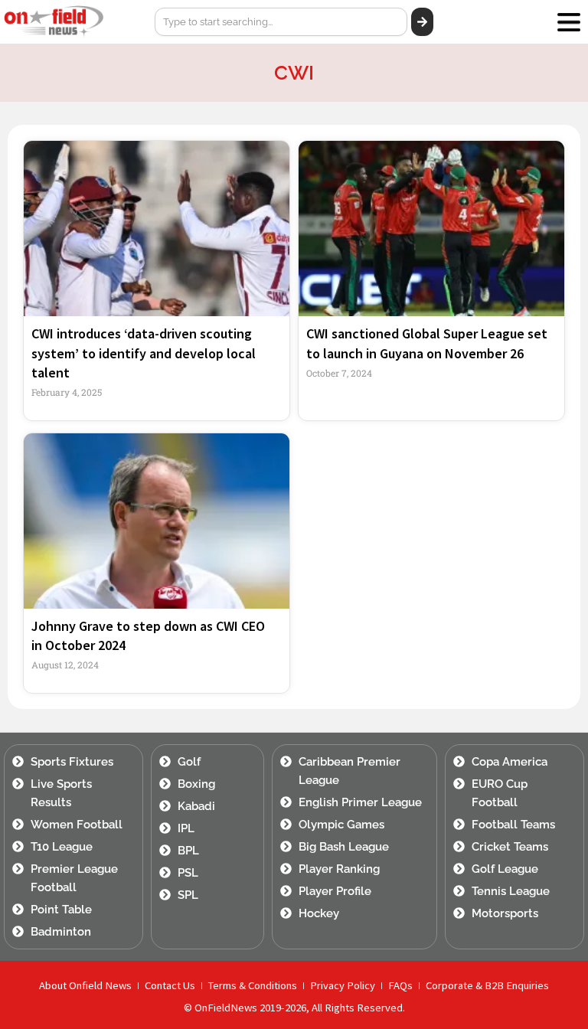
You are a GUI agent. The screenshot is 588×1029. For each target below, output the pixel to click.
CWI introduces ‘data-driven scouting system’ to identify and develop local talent (143, 353)
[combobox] (281, 22)
